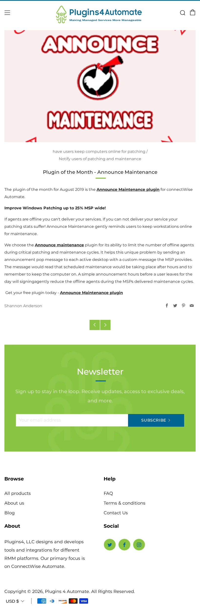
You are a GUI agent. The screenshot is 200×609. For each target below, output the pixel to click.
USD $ (12, 601)
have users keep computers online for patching (99, 151)
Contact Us (116, 513)
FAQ (108, 493)
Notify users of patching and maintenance (100, 159)
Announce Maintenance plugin (128, 189)
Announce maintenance (59, 245)
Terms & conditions (124, 503)
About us (14, 503)
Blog (9, 513)
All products (17, 493)
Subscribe (153, 420)
